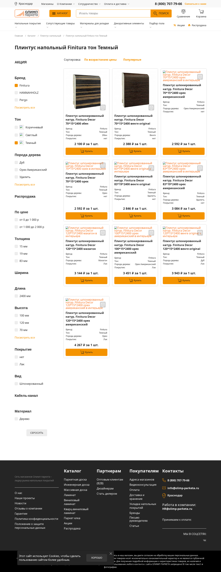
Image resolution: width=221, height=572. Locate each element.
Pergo (23, 100)
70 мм (23, 330)
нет (22, 357)
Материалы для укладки (94, 23)
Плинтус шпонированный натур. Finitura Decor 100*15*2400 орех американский (133, 246)
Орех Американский (33, 170)
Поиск (164, 13)
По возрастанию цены (100, 60)
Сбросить (36, 432)
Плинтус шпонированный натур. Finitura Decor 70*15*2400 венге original (133, 119)
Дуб (22, 162)
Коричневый (34, 127)
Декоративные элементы (129, 23)
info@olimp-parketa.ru (183, 488)
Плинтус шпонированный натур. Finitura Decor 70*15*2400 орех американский (182, 91)
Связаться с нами (195, 3)
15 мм (23, 246)
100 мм (24, 315)
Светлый (31, 135)
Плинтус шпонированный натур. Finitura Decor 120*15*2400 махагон (85, 245)
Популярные (132, 60)
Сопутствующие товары (60, 23)
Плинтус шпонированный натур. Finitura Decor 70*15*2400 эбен (85, 119)
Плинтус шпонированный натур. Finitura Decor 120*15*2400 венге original (182, 245)
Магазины (47, 4)
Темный (31, 143)
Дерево (25, 419)
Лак (22, 364)
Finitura (25, 85)
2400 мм (25, 296)
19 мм (23, 254)
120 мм (24, 323)
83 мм (23, 261)
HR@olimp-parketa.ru (177, 509)
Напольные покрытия (28, 23)
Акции (181, 25)
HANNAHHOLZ (29, 93)
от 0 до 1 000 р (29, 220)
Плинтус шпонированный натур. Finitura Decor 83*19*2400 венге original (133, 180)
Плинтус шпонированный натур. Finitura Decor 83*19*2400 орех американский (182, 182)
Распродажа (199, 25)
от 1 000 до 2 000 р (32, 227)
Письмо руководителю (138, 519)
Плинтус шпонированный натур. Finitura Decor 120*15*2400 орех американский (85, 318)
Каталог (62, 13)
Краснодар (174, 495)
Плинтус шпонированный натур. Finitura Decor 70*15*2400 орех (85, 177)
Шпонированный (31, 384)
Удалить (25, 177)
